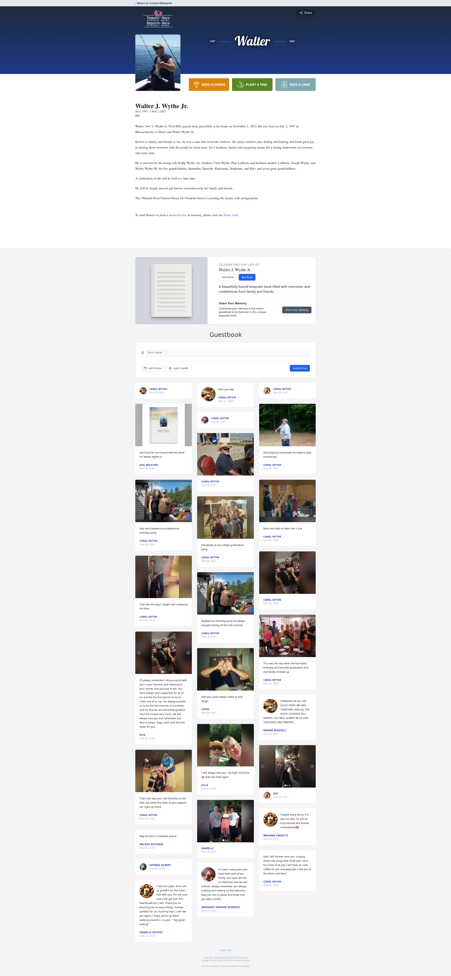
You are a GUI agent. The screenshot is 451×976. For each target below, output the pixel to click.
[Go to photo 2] (164, 672)
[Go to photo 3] (227, 840)
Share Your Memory (296, 310)
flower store (230, 215)
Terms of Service (235, 960)
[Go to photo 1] (162, 672)
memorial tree (178, 215)
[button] (163, 425)
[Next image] (188, 653)
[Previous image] (139, 653)
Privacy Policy (215, 960)
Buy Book (247, 277)
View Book (228, 277)
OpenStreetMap (229, 966)
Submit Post (300, 368)
